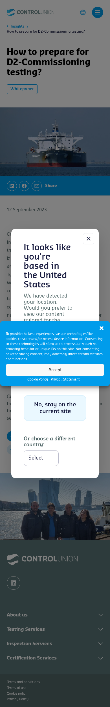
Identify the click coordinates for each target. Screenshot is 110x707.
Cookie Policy (37, 379)
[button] (101, 328)
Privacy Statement (65, 379)
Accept (55, 370)
